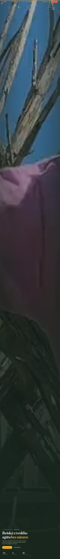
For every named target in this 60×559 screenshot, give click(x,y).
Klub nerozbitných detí (28, 1)
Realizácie (17, 1)
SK (49, 1)
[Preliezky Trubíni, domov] (4, 2)
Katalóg (13, 1)
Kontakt (34, 1)
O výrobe (22, 1)
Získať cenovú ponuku (7, 547)
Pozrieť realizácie (17, 547)
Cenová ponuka (54, 1)
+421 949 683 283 (45, 1)
